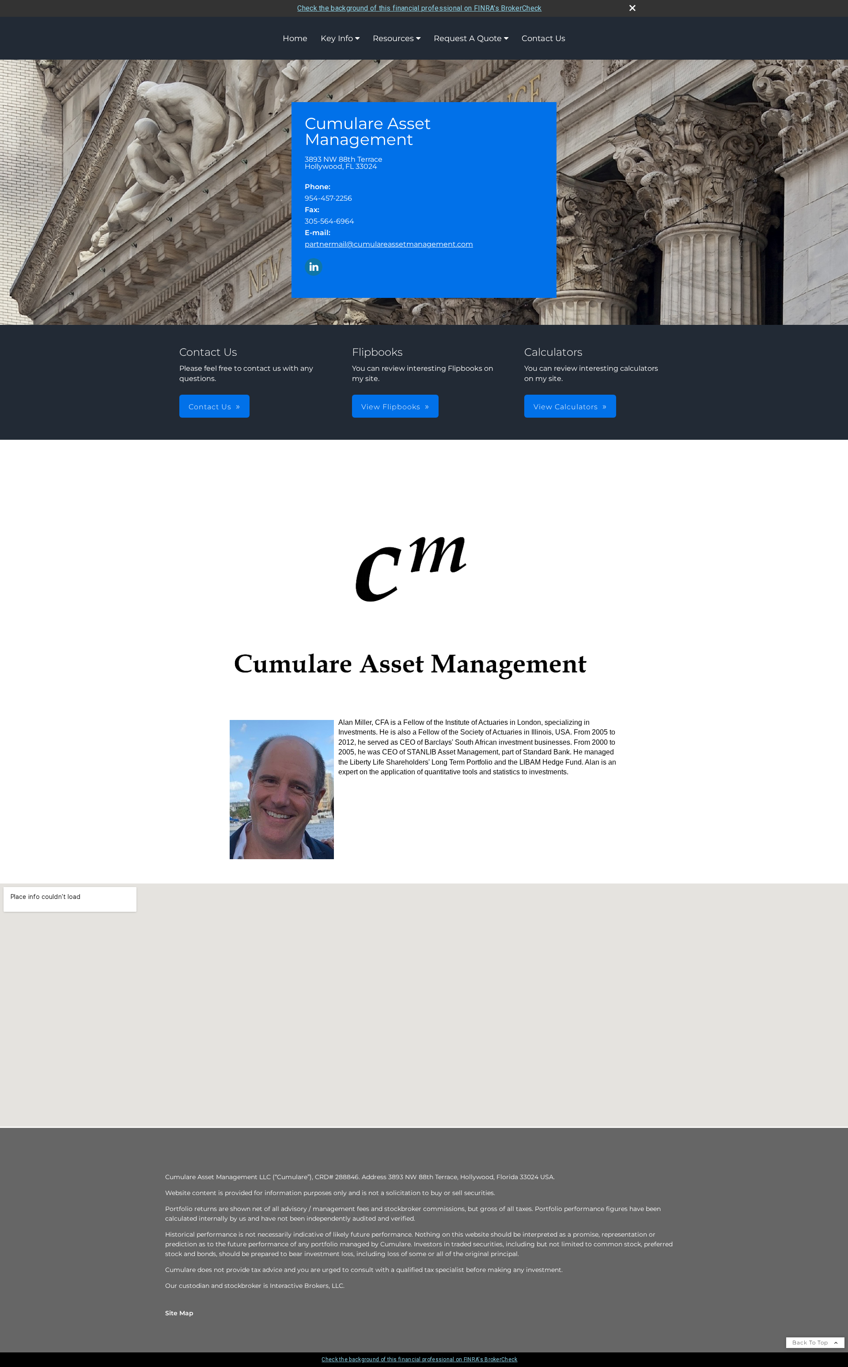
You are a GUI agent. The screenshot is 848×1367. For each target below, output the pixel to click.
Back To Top (811, 1342)
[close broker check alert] (632, 7)
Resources (393, 38)
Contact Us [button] (210, 407)
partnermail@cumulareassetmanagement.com (389, 244)
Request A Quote (468, 38)
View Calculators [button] (566, 407)
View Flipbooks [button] (390, 407)
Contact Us (543, 38)
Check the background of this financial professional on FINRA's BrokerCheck (419, 8)
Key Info (337, 38)
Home (295, 38)
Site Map (179, 1313)
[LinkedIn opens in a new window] (313, 267)
